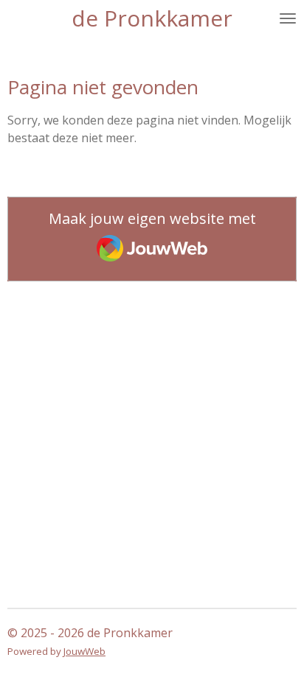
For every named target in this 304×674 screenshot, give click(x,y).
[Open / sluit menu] (288, 18)
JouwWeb (84, 651)
